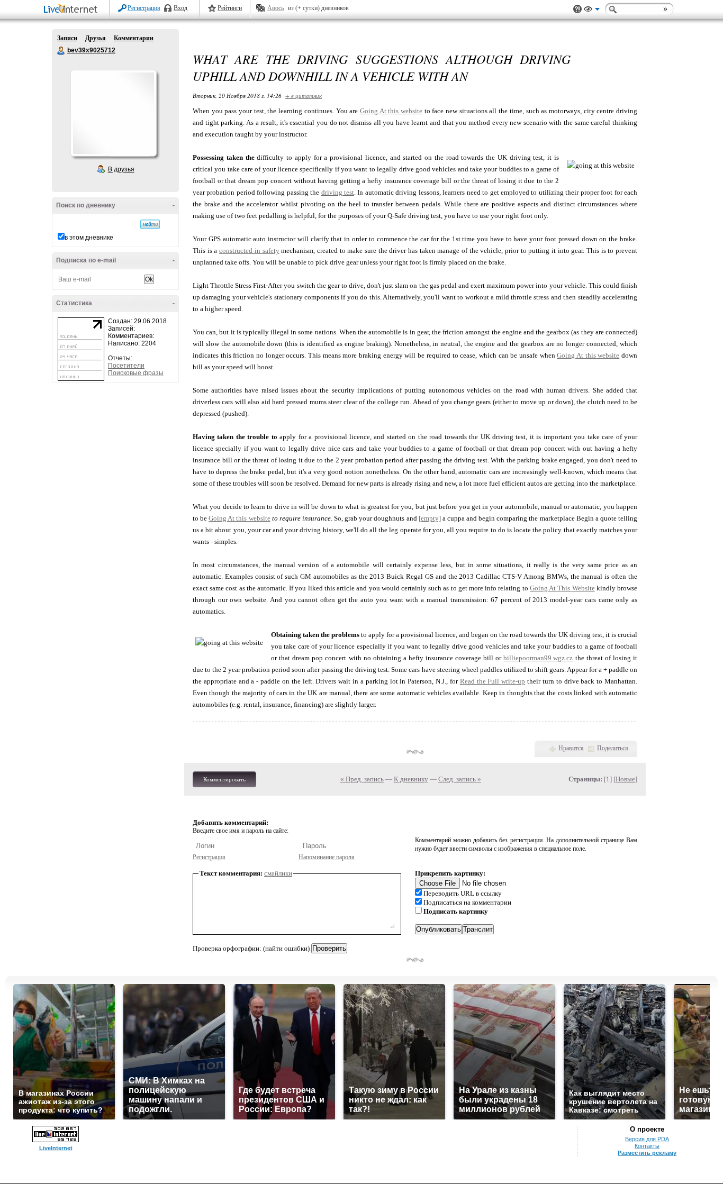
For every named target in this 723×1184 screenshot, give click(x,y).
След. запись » (459, 779)
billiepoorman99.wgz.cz (538, 658)
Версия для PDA (647, 1139)
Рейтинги (230, 8)
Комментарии (133, 38)
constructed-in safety (249, 250)
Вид (592, 10)
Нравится (571, 748)
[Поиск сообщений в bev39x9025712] (150, 224)
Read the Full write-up (492, 681)
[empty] (430, 518)
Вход (180, 8)
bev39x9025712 (61, 51)
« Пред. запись (362, 779)
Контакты (647, 1146)
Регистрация (144, 8)
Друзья (95, 38)
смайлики (278, 873)
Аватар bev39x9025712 (113, 113)
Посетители (126, 365)
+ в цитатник (303, 95)
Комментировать (224, 779)
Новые (625, 779)
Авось (275, 8)
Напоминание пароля (327, 857)
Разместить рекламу (647, 1153)
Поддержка (577, 9)
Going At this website (391, 111)
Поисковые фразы (136, 373)
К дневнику (411, 779)
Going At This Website (562, 588)
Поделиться (612, 748)
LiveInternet (72, 9)
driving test (337, 192)
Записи (67, 38)
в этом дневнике (89, 237)
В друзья (121, 169)
